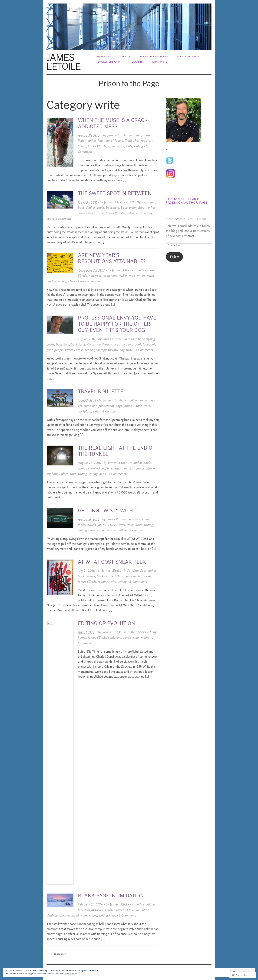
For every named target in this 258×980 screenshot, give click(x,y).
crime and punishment (99, 406)
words (120, 146)
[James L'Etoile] (129, 24)
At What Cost (136, 571)
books (100, 208)
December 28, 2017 (91, 270)
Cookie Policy (70, 973)
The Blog (125, 56)
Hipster (110, 910)
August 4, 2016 (89, 519)
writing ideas (66, 281)
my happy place (57, 474)
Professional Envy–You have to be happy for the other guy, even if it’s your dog (117, 324)
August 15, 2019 (89, 135)
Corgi (90, 344)
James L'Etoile (64, 62)
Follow (174, 257)
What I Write (159, 61)
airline (133, 400)
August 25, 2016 (89, 463)
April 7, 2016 (86, 632)
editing (100, 468)
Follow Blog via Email (186, 218)
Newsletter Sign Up (109, 61)
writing (138, 146)
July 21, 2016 (86, 571)
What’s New (104, 56)
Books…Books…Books (154, 56)
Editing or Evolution (106, 623)
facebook (149, 344)
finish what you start (139, 141)
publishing (114, 638)
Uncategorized (69, 915)
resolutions (110, 276)
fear (100, 141)
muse (111, 146)
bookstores (78, 344)
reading (103, 582)
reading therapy (96, 350)
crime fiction (86, 468)
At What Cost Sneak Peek (112, 562)
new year (95, 276)
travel (147, 406)
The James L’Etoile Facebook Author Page (186, 200)
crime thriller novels (91, 213)
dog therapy (104, 344)
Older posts (60, 953)
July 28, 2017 (86, 339)
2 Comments (127, 915)
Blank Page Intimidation (111, 896)
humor (82, 146)
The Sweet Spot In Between (114, 193)
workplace (84, 411)
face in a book (131, 344)
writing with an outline (112, 530)
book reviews (86, 576)
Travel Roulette (101, 391)
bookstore (112, 208)
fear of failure (113, 141)
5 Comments (138, 582)
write (129, 146)
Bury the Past (147, 208)
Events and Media (188, 56)
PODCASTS (136, 61)
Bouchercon (129, 208)
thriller (123, 276)
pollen (130, 213)
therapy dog (116, 350)
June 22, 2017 (87, 400)
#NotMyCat (137, 202)
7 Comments (138, 530)
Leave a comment (59, 219)
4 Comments (144, 350)
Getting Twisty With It (108, 511)
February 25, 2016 (90, 904)
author (137, 135)
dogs (117, 344)
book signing (86, 208)
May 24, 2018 (87, 202)
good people (55, 350)
